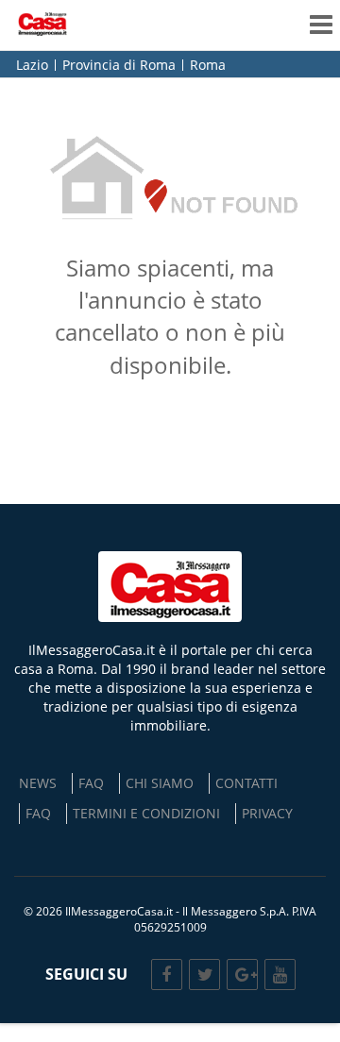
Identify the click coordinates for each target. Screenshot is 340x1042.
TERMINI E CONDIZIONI (146, 813)
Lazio (32, 65)
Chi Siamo (160, 783)
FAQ (91, 783)
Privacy (267, 813)
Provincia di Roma (119, 65)
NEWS (38, 783)
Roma (208, 65)
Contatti (246, 783)
